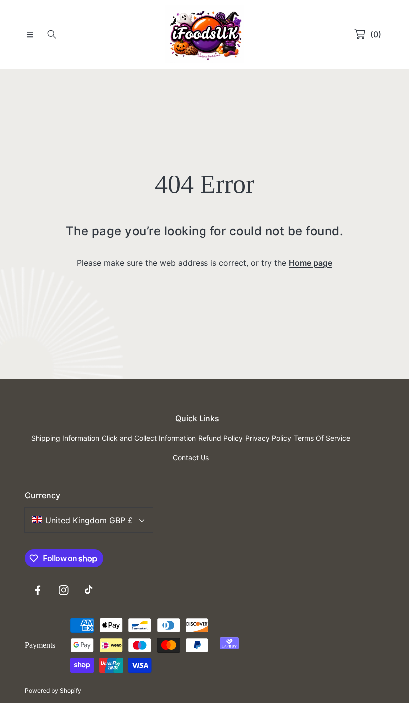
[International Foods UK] (204, 34)
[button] (30, 34)
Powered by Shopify (53, 690)
